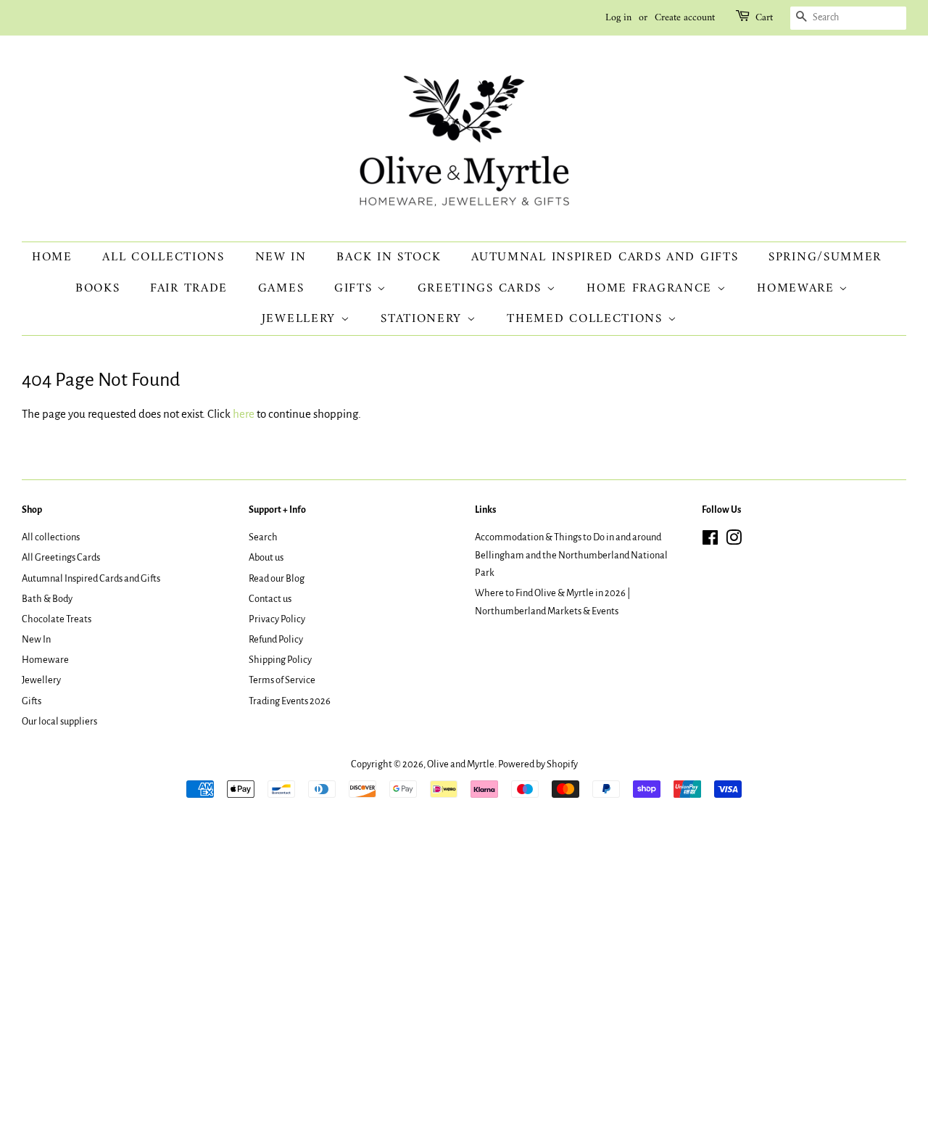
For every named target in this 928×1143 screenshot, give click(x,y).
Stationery (424, 319)
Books (97, 289)
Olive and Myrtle (460, 764)
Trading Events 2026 (290, 701)
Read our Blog (276, 578)
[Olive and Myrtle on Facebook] (710, 540)
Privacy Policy (277, 619)
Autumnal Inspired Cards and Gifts (604, 257)
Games (281, 289)
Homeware (798, 289)
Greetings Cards (482, 289)
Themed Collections (587, 319)
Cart (764, 18)
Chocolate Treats (56, 619)
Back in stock (388, 257)
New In (281, 257)
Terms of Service (282, 679)
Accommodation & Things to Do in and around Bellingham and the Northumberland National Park (571, 555)
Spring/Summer (825, 257)
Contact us (270, 598)
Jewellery (301, 319)
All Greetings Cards (61, 557)
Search (263, 537)
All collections (163, 257)
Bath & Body (47, 598)
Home (52, 257)
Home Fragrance (652, 289)
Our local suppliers (59, 721)
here (243, 414)
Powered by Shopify (538, 764)
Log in (618, 18)
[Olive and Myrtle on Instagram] (734, 540)
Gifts (355, 289)
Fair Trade (189, 289)
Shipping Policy (280, 659)
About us (266, 557)
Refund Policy (276, 639)
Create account (685, 18)
